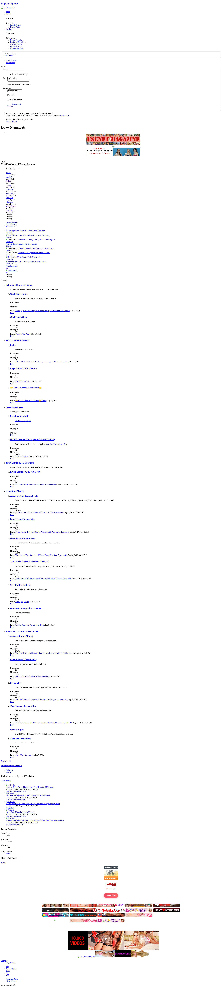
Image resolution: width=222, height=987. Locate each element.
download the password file (56, 444)
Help (7, 967)
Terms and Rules (12, 979)
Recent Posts (15, 27)
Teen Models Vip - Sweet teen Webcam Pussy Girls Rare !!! (37, 555)
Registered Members (17, 42)
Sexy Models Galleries (20, 585)
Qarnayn (9, 237)
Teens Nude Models (15, 491)
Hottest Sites (111, 895)
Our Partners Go (111, 889)
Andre (28, 334)
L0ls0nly (53, 484)
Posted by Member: (10, 78)
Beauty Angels (17, 729)
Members (9, 29)
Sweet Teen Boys (21, 755)
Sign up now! (6, 761)
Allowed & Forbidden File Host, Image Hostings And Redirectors (39, 362)
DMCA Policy (20, 381)
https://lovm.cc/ (64, 115)
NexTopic (9, 198)
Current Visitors (16, 44)
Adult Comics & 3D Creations (20, 463)
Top (7, 973)
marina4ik (9, 233)
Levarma (9, 185)
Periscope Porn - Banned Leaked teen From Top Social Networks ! (39, 723)
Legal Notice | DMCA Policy (23, 368)
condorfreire (10, 194)
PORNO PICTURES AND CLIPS (22, 631)
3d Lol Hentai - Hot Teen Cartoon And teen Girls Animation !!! (38, 532)
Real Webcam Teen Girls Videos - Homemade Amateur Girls (28, 795)
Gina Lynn (19, 602)
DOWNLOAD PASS (23, 421)
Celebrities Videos (18, 317)
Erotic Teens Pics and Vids (22, 519)
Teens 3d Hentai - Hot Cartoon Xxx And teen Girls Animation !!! (39, 653)
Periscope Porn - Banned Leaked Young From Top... (27, 231)
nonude (67, 311)
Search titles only (20, 74)
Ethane (66, 362)
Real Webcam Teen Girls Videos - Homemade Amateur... (29, 235)
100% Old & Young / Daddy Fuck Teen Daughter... (37, 240)
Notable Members (16, 40)
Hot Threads (10, 227)
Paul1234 (9, 210)
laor (7, 268)
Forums (8, 14)
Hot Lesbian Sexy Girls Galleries (25, 608)
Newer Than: (7, 88)
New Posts (6, 780)
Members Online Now (11, 765)
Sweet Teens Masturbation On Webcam (22, 244)
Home (8, 12)
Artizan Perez (10, 206)
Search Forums (15, 25)
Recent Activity (16, 46)
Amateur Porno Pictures (21, 636)
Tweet (3, 863)
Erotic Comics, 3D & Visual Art (25, 472)
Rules (12, 345)
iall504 (8, 173)
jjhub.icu (9, 181)
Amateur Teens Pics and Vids (24, 496)
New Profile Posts (16, 48)
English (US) (10, 963)
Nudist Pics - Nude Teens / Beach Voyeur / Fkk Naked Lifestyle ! (39, 578)
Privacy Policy (11, 981)
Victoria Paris (20, 334)
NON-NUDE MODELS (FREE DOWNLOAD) (32, 439)
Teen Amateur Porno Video (23, 706)
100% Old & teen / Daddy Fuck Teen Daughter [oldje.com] (37, 700)
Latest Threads (11, 225)
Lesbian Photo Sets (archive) (25, 625)
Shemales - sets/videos (20, 738)
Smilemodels (12, 266)
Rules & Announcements (17, 340)
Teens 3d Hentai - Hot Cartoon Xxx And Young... (36, 248)
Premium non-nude (19, 416)
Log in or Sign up (9, 3)
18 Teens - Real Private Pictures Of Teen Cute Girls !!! (35, 513)
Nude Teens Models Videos (22, 538)
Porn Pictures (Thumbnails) (23, 659)
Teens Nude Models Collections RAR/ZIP (29, 561)
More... (10, 106)
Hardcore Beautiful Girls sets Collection (30, 676)
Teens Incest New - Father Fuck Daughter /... (24, 257)
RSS (12, 313)
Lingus (26, 602)
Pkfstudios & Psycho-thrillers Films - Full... (34, 253)
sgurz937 (9, 177)
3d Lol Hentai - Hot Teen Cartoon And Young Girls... (27, 261)
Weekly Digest (11, 969)
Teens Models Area (14, 407)
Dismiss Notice (11, 122)
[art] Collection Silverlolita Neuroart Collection (32, 484)
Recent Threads (11, 222)
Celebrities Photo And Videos (19, 285)
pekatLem (9, 202)
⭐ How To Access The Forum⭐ (26, 388)
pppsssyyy (9, 189)
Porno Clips (16, 683)
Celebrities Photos (18, 294)
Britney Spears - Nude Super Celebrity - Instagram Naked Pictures (39, 311)
